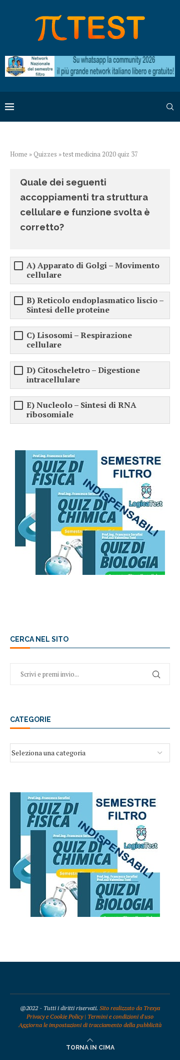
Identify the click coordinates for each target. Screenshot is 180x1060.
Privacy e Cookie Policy (54, 1016)
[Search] (170, 106)
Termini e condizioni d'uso (121, 1016)
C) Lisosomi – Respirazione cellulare (79, 340)
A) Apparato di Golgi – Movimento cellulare (93, 270)
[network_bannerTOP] (90, 60)
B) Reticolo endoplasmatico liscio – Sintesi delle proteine (95, 305)
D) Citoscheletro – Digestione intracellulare (83, 374)
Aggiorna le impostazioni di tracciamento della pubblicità (90, 1025)
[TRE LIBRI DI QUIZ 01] (90, 455)
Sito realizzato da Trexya (130, 1008)
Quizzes (45, 154)
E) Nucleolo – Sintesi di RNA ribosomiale (81, 409)
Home (19, 154)
